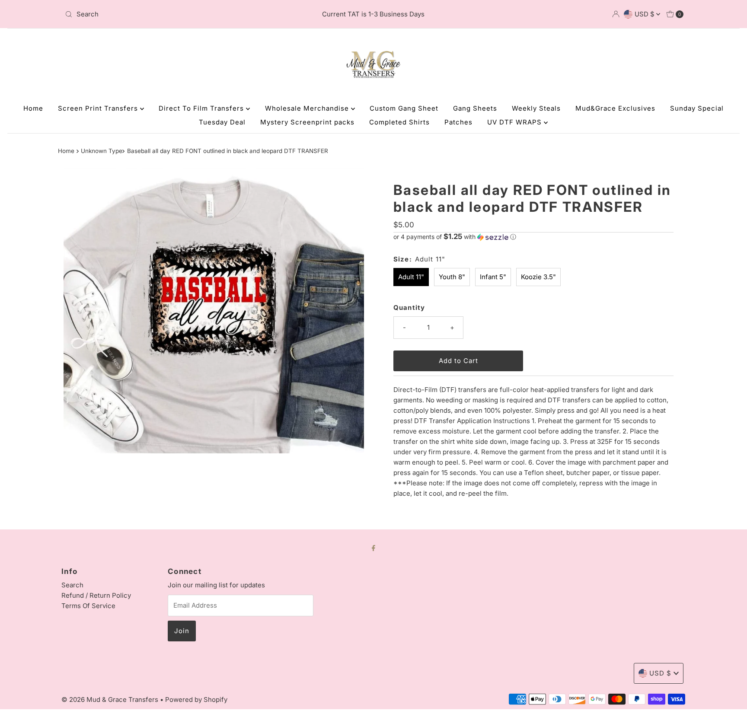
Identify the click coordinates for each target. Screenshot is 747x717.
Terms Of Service (88, 606)
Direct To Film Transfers (202, 108)
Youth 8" (452, 277)
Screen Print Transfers (99, 108)
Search (72, 585)
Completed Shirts (399, 122)
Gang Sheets (475, 108)
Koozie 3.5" (538, 277)
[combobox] (163, 14)
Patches (458, 122)
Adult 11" (411, 277)
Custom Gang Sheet (404, 108)
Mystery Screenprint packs (307, 122)
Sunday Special (697, 108)
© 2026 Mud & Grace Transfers (110, 699)
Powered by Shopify (196, 699)
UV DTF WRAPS (515, 122)
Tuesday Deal (222, 122)
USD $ (645, 14)
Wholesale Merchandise (308, 108)
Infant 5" (493, 277)
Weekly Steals (536, 108)
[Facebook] (373, 547)
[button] (533, 237)
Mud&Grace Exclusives (615, 108)
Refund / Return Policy (96, 595)
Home (33, 108)
